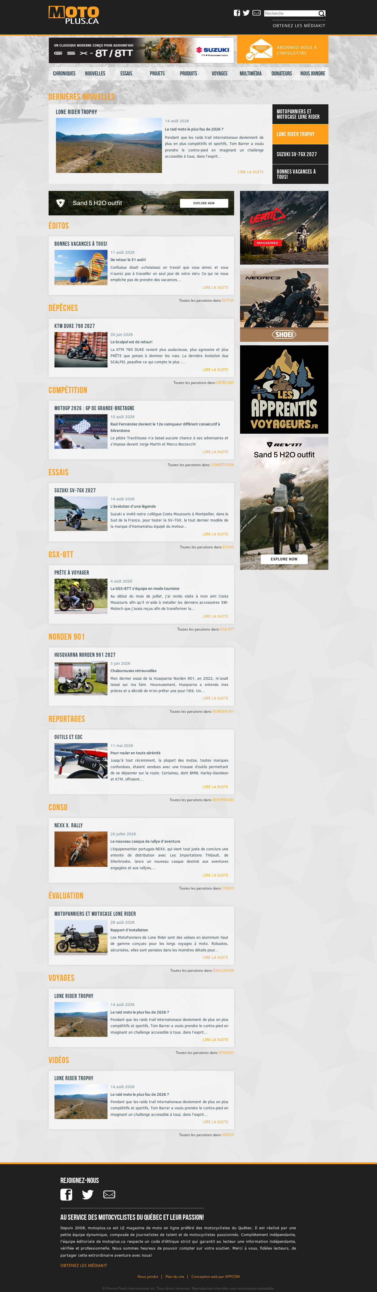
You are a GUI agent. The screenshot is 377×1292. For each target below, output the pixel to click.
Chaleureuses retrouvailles (133, 670)
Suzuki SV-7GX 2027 (78, 111)
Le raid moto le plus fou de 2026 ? (139, 1012)
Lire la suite (251, 171)
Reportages (67, 719)
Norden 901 (67, 636)
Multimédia (251, 73)
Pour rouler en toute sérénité (135, 752)
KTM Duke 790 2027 (74, 326)
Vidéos (59, 1060)
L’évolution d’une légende (133, 506)
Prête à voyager (71, 573)
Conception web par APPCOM (215, 1276)
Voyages (219, 73)
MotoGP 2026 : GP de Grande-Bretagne (94, 408)
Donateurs (282, 73)
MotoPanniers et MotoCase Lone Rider (95, 914)
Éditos (59, 225)
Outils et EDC (68, 737)
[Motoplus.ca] (78, 16)
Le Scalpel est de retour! (131, 341)
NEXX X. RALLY (68, 825)
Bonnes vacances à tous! (81, 244)
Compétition (68, 390)
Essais (126, 73)
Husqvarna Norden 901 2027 (85, 655)
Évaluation (66, 895)
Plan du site (175, 1276)
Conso (58, 807)
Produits (188, 73)
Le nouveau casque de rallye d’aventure (145, 841)
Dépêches (63, 308)
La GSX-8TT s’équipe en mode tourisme (144, 588)
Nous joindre (312, 73)
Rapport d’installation (129, 930)
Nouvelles (95, 73)
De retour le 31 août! (128, 259)
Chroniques (64, 73)
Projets (157, 73)
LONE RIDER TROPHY (74, 996)
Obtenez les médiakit (299, 25)
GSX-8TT (61, 554)
